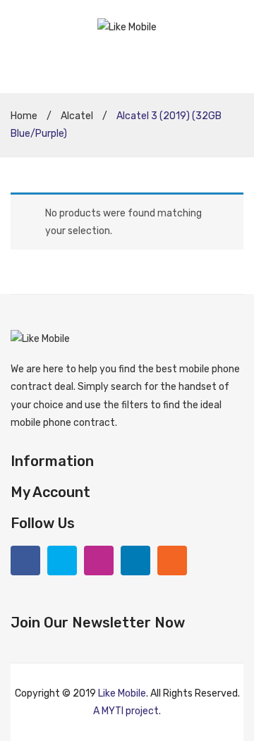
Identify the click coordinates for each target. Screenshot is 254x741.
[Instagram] (99, 560)
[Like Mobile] (127, 26)
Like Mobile (122, 693)
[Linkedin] (135, 560)
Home (24, 116)
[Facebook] (25, 560)
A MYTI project (126, 711)
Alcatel (77, 116)
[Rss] (172, 560)
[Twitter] (62, 560)
